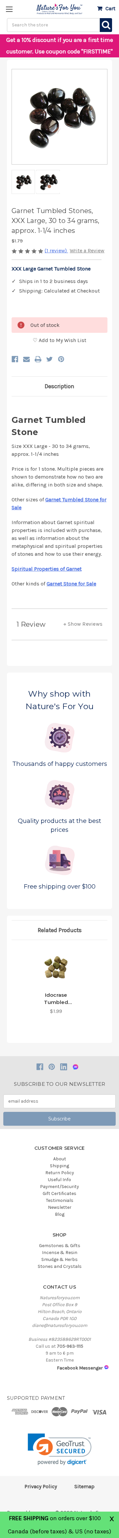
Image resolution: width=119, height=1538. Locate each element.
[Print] (38, 359)
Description (59, 386)
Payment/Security (59, 1186)
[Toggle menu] (9, 9)
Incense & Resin (59, 1252)
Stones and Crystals (60, 1266)
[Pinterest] (61, 359)
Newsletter (59, 1207)
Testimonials (59, 1200)
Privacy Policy (40, 1486)
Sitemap (84, 1486)
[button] (59, 1449)
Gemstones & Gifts (59, 1245)
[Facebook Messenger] (75, 1066)
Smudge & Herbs (59, 1259)
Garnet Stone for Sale (71, 584)
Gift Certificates (59, 1193)
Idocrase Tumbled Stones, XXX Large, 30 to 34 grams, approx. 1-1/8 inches (56, 999)
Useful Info (59, 1179)
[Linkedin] (63, 1066)
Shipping (59, 1166)
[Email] (26, 359)
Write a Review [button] (87, 250)
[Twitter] (49, 359)
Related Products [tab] (60, 930)
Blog (59, 1214)
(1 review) (56, 250)
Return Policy (59, 1173)
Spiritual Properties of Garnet (47, 569)
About (59, 1159)
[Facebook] (15, 359)
